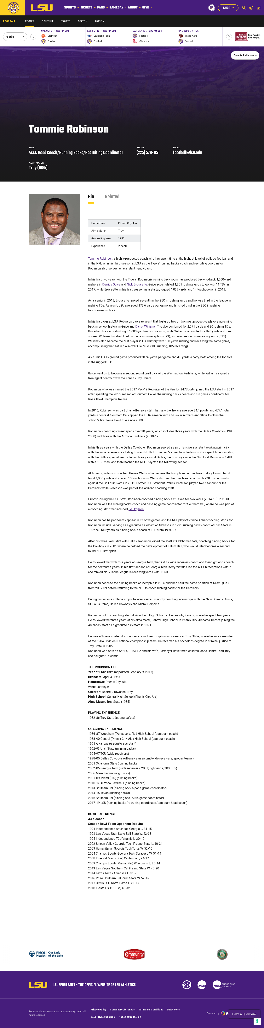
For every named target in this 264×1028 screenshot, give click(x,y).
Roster (29, 21)
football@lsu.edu (187, 152)
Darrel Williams (145, 326)
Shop (230, 8)
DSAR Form (173, 1009)
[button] (33, 37)
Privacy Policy (98, 1009)
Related (112, 197)
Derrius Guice (111, 284)
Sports (70, 7)
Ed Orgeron (136, 509)
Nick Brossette (137, 284)
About (133, 7)
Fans (101, 7)
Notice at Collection (130, 1017)
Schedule (48, 21)
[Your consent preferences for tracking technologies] (257, 1021)
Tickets (86, 7)
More (98, 21)
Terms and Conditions (151, 1009)
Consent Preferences (122, 1009)
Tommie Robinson (100, 258)
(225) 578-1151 (148, 152)
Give (145, 7)
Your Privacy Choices (103, 1017)
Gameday (116, 7)
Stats (81, 21)
